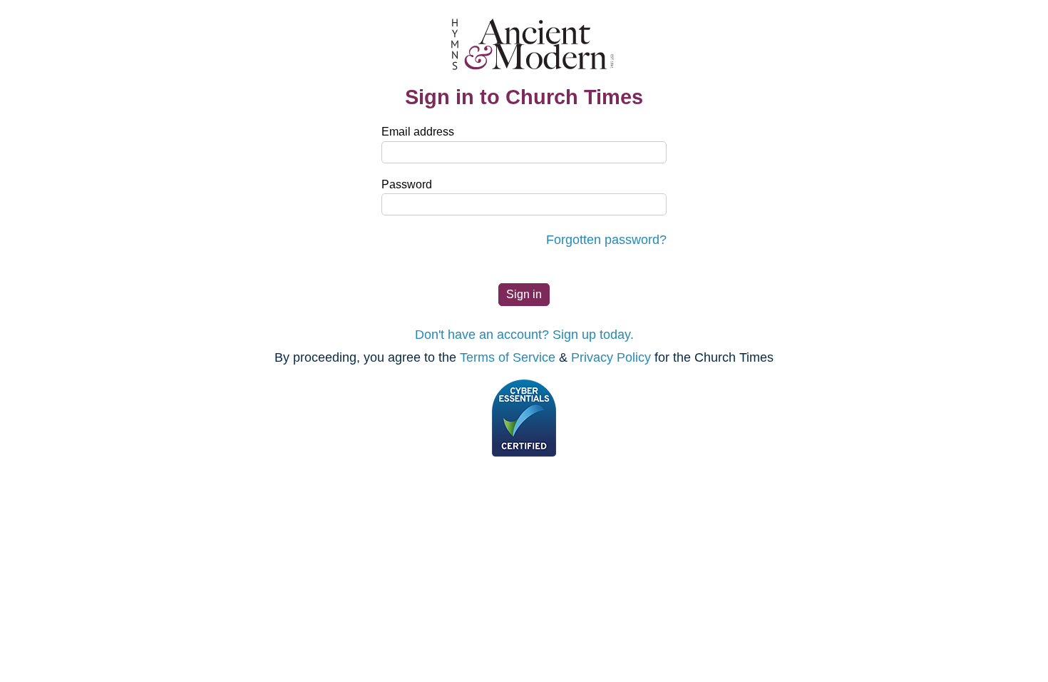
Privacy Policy (611, 357)
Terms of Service (507, 357)
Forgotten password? (606, 240)
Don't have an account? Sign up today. (524, 334)
